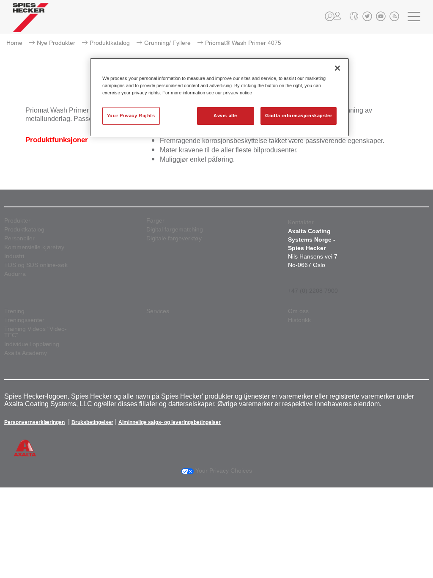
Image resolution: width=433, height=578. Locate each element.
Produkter (17, 220)
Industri (14, 256)
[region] (219, 97)
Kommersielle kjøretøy (34, 247)
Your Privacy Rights (131, 115)
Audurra (15, 274)
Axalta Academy (25, 353)
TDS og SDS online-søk (36, 265)
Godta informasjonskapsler (298, 115)
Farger (155, 220)
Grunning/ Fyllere (167, 42)
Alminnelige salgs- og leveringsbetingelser (169, 422)
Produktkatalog (110, 42)
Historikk (299, 320)
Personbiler (19, 238)
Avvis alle (225, 115)
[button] (329, 16)
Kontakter (301, 222)
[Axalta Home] (31, 24)
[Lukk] (337, 68)
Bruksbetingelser (92, 422)
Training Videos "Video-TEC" (35, 332)
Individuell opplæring (31, 344)
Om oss (298, 311)
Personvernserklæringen (34, 422)
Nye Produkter (56, 42)
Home (14, 42)
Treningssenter (24, 320)
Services (157, 311)
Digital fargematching (174, 229)
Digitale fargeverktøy (174, 238)
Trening (14, 311)
